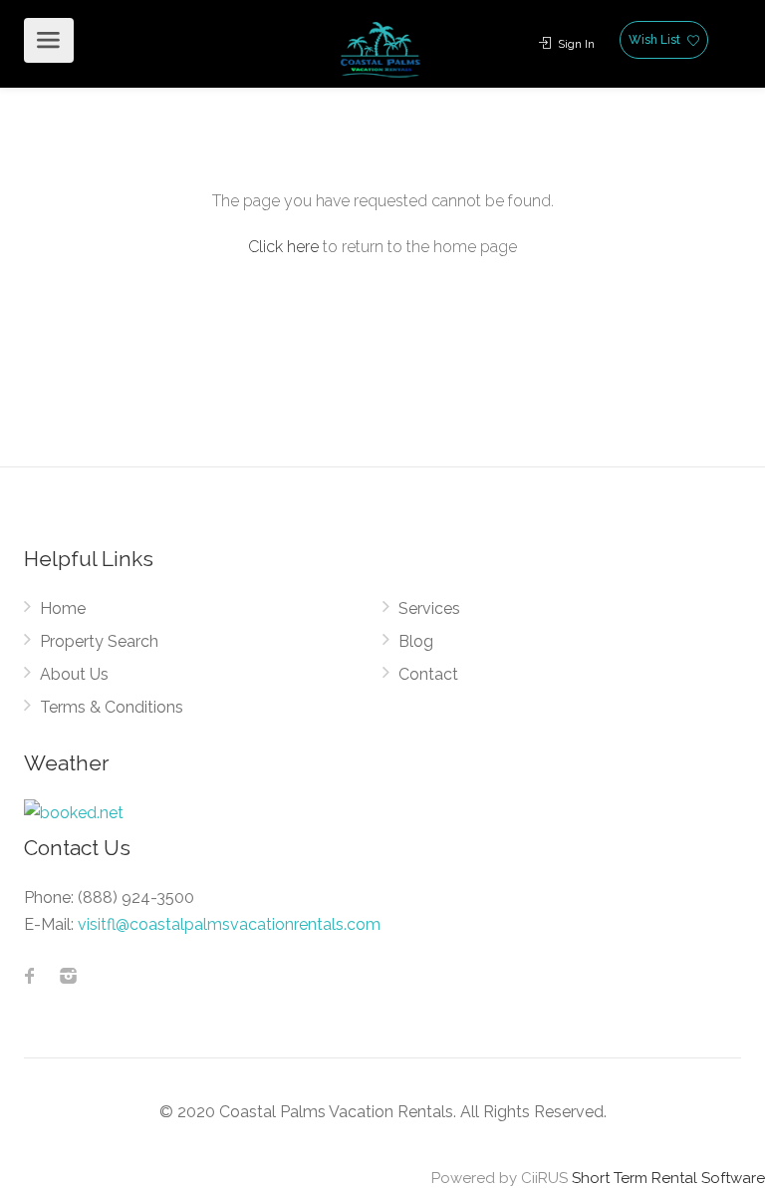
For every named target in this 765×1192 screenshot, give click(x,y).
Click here (283, 246)
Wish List (656, 40)
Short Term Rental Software (668, 1178)
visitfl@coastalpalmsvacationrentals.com (229, 924)
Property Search (99, 641)
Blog (415, 641)
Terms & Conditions (111, 707)
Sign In (575, 44)
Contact (428, 674)
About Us (74, 674)
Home (63, 608)
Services (429, 608)
